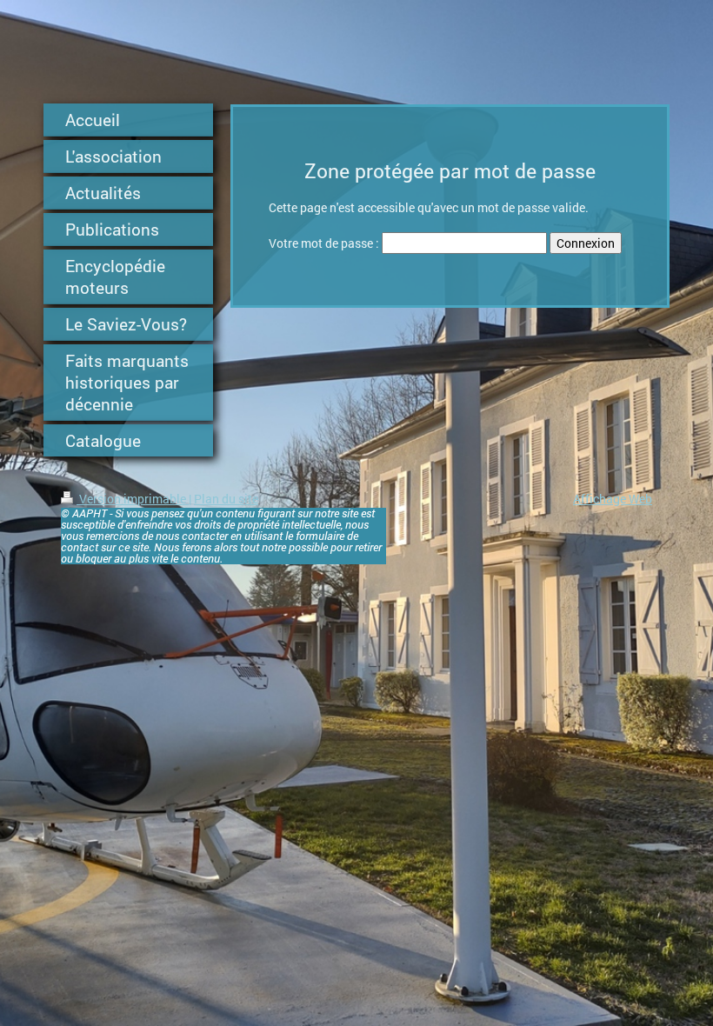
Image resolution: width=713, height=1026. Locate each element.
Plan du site (226, 498)
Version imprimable (133, 498)
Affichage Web (612, 498)
